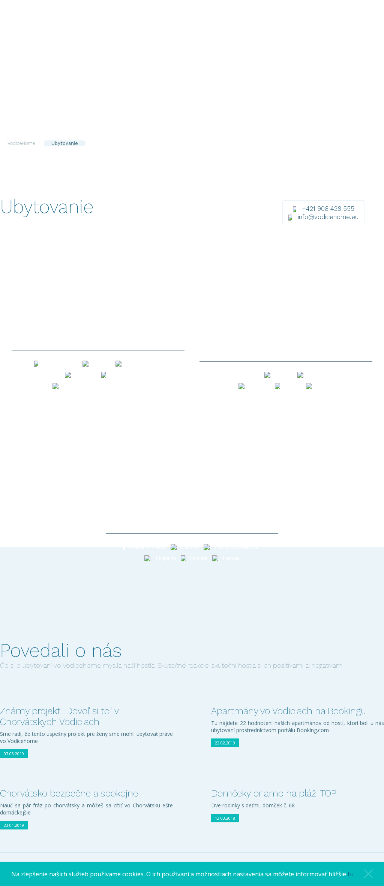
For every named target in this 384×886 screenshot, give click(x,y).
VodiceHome (21, 143)
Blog (236, 35)
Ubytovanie (152, 35)
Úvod (121, 35)
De (313, 35)
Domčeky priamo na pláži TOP (273, 793)
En (302, 35)
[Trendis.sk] (367, 858)
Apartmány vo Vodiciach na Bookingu (288, 711)
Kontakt (261, 35)
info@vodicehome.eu (328, 217)
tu (351, 874)
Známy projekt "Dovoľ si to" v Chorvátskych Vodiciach (59, 716)
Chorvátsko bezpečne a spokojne (69, 793)
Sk (292, 35)
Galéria (213, 35)
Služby (186, 35)
